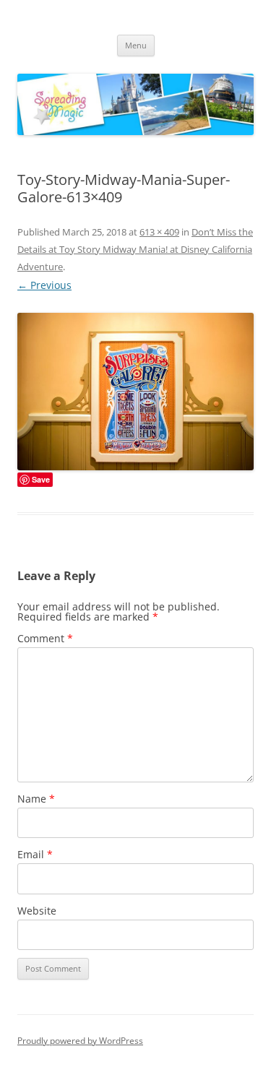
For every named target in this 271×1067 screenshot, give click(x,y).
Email (35, 854)
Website (36, 910)
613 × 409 (159, 231)
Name (36, 798)
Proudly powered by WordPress (80, 1040)
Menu (136, 45)
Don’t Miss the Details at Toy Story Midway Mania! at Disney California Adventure (135, 249)
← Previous (44, 285)
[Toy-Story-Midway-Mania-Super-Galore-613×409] (135, 391)
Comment (45, 638)
